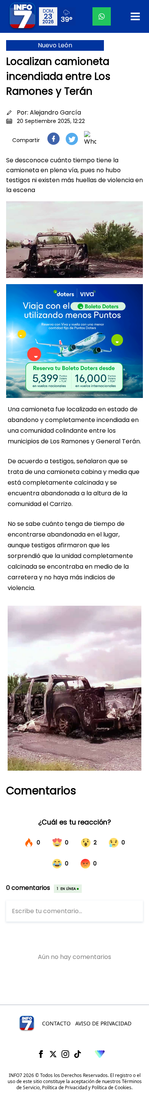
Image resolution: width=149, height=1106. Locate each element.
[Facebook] (41, 1054)
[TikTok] (77, 1054)
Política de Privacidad (64, 1087)
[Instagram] (65, 1054)
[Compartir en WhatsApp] (90, 138)
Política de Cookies (111, 1087)
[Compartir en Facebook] (53, 139)
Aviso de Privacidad (103, 1023)
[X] (53, 1054)
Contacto (56, 1023)
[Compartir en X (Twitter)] (72, 139)
